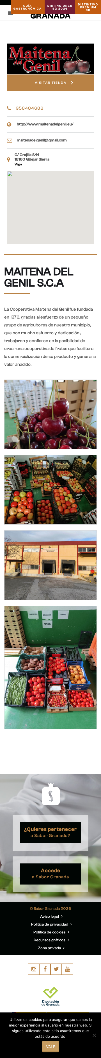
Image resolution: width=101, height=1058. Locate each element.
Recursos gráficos (50, 940)
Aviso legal (50, 916)
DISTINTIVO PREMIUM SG (88, 7)
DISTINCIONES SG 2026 (59, 7)
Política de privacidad (50, 924)
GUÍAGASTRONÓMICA (27, 7)
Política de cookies (49, 932)
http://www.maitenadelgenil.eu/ (45, 124)
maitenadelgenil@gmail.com (42, 140)
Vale (50, 1046)
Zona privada (50, 948)
